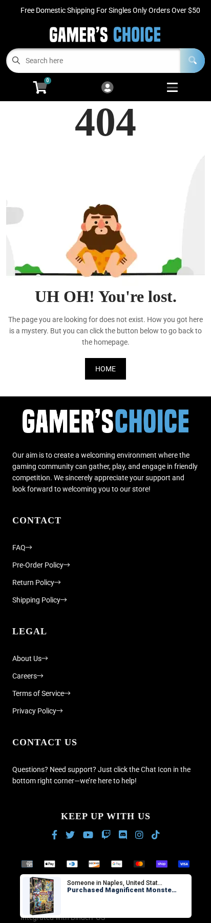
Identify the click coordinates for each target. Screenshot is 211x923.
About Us (26, 658)
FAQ (19, 547)
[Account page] (107, 88)
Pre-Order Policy (38, 565)
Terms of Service (38, 693)
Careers (24, 676)
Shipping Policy (36, 600)
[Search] (192, 60)
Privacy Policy (34, 711)
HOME (105, 369)
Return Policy (33, 582)
